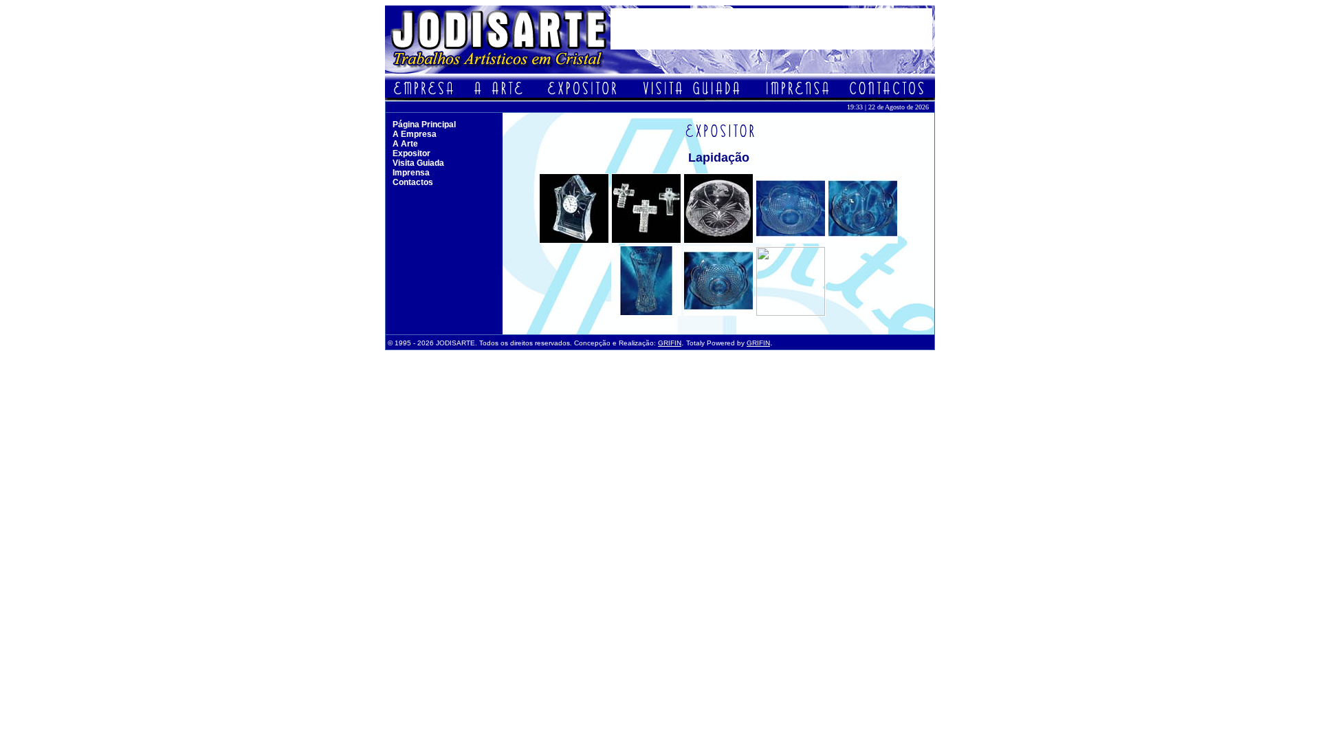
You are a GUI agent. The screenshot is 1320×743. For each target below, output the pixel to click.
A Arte (405, 144)
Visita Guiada (418, 163)
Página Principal (424, 124)
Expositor (411, 153)
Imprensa (411, 172)
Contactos (413, 182)
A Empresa (415, 134)
